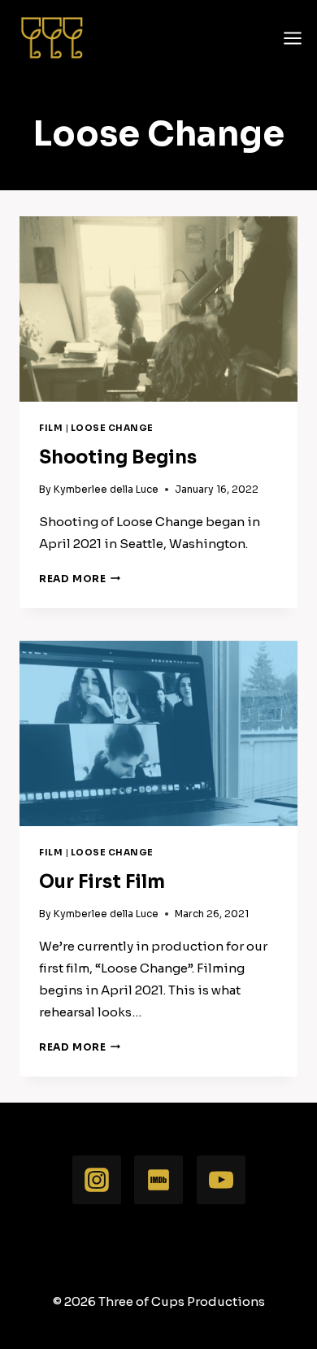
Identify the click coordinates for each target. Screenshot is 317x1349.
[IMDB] (158, 1179)
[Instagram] (96, 1179)
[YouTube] (221, 1179)
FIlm (51, 428)
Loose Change (112, 428)
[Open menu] (293, 38)
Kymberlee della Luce (106, 489)
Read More (79, 578)
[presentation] (158, 309)
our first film (102, 882)
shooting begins (118, 457)
